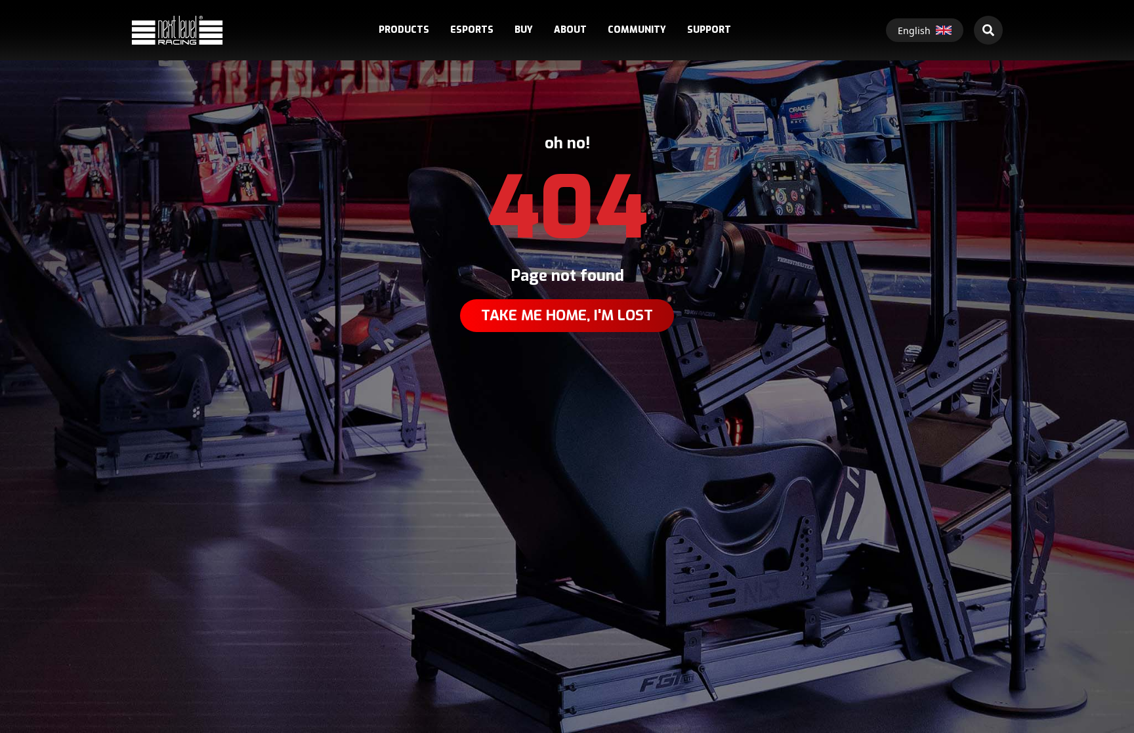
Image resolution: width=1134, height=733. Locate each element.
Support (709, 30)
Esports (472, 30)
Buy (523, 30)
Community (637, 30)
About (570, 30)
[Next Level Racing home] (177, 30)
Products (404, 30)
